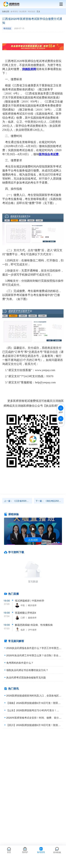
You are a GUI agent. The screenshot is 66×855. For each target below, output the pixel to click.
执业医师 (22, 11)
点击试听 (33, 540)
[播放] (33, 529)
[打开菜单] (59, 4)
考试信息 (31, 11)
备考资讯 (14, 11)
